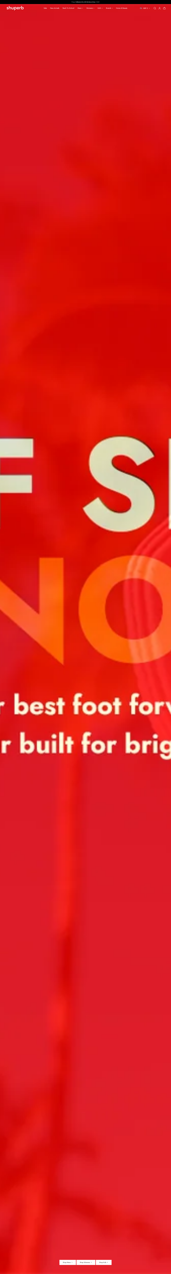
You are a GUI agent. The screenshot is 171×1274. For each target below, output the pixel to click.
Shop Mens (67, 1262)
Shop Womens (85, 1262)
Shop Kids (102, 1262)
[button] (155, 8)
